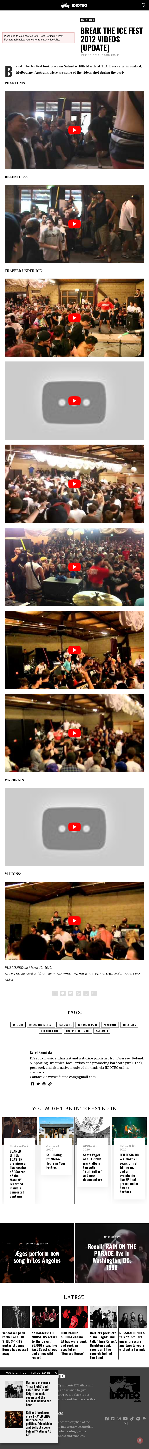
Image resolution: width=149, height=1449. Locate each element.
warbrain (102, 1031)
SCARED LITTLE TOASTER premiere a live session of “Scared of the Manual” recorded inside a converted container (18, 1174)
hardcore (65, 1024)
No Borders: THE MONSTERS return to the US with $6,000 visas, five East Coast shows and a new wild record (44, 1345)
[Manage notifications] (140, 1440)
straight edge (50, 1031)
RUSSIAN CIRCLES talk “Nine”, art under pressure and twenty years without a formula (132, 1341)
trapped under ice (78, 1031)
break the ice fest (41, 1024)
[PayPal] (144, 1418)
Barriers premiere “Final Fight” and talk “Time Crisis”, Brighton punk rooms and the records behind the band (38, 1393)
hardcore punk (87, 1024)
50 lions (18, 1024)
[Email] (94, 993)
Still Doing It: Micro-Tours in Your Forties (55, 1160)
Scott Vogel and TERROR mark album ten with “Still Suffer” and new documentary (92, 1167)
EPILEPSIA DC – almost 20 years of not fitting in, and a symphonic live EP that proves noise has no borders (129, 1173)
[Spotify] (138, 1418)
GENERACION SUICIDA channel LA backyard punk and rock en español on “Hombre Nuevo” (74, 1343)
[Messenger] (63, 993)
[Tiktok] (132, 1418)
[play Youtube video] (74, 130)
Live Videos (87, 20)
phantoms (110, 1024)
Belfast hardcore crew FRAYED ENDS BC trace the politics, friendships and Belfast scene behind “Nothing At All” (39, 1423)
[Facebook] (55, 993)
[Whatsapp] (78, 993)
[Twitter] (70, 993)
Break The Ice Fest (29, 66)
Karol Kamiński (41, 1052)
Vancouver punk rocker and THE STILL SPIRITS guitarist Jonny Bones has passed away (15, 1343)
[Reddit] (86, 993)
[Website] (50, 1084)
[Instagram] (44, 1084)
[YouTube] (125, 1418)
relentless (129, 1024)
